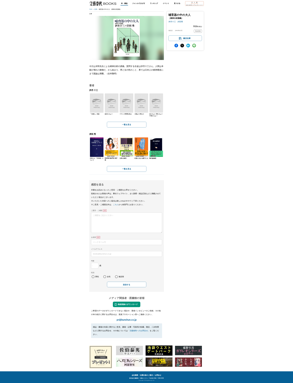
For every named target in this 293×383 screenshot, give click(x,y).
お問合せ (158, 375)
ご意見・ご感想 (96, 210)
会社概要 (135, 375)
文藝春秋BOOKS (102, 3)
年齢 (92, 261)
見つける (177, 3)
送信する (126, 285)
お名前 (93, 237)
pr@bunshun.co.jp (127, 320)
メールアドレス (96, 249)
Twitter (182, 45)
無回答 (121, 277)
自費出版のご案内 (146, 375)
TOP (90, 9)
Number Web (152, 378)
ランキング (154, 3)
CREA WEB (161, 378)
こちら (116, 205)
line (194, 45)
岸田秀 (180, 22)
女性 (109, 277)
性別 (92, 272)
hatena (188, 45)
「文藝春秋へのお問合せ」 (139, 331)
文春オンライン (144, 378)
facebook (176, 45)
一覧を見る (126, 125)
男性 (97, 277)
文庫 (95, 9)
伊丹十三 (172, 22)
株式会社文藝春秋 (133, 378)
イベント (166, 3)
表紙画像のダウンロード (128, 304)
